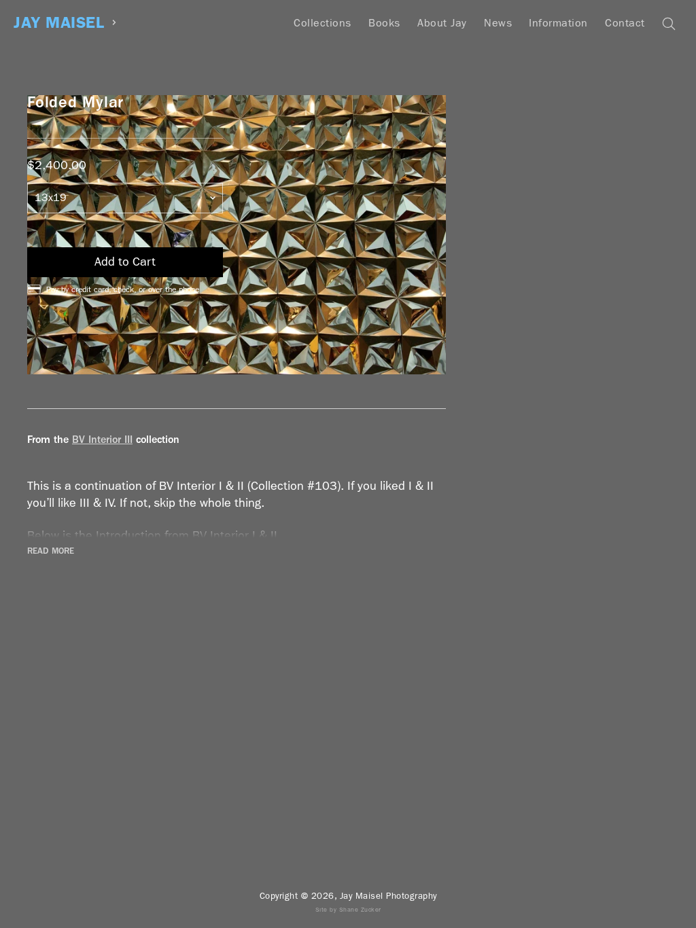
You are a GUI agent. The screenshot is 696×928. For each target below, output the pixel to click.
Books (384, 22)
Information (558, 22)
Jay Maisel (59, 23)
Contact (625, 22)
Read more (50, 551)
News (498, 22)
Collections (322, 22)
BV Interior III (102, 439)
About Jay (442, 22)
